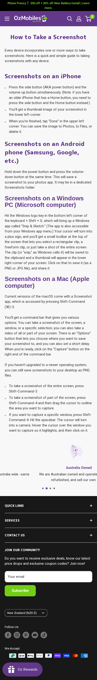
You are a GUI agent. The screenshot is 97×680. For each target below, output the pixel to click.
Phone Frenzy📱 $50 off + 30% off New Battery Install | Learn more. (48, 5)
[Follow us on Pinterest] (26, 635)
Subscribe (20, 590)
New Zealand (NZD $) (22, 613)
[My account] (79, 18)
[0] (88, 19)
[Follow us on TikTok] (43, 635)
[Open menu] (7, 19)
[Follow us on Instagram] (17, 635)
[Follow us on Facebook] (8, 635)
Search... (69, 18)
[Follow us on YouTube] (35, 635)
